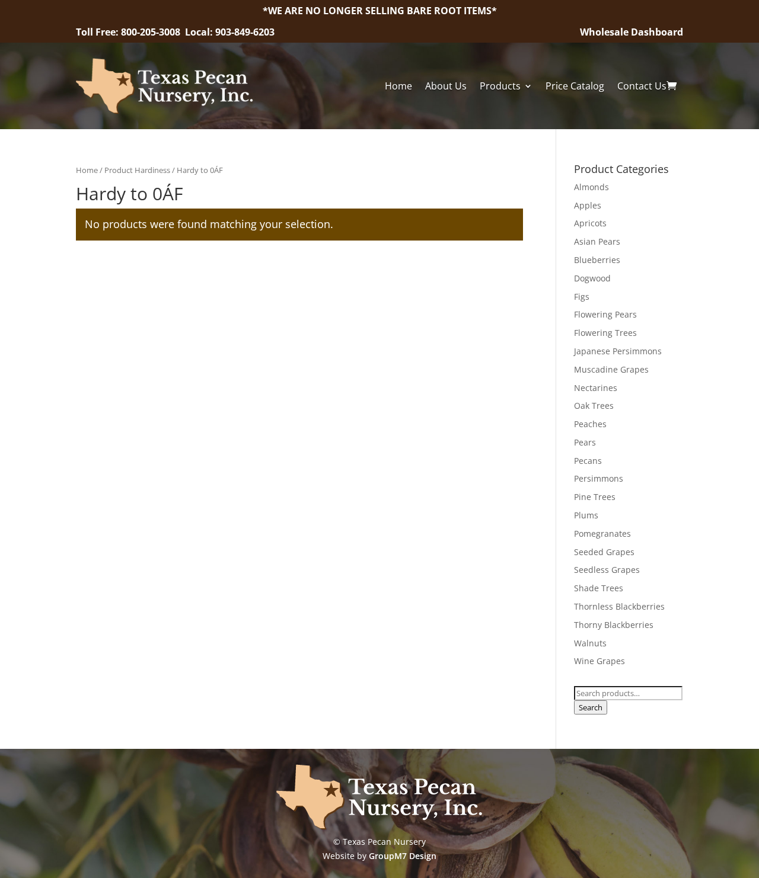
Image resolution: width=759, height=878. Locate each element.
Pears (585, 442)
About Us (446, 85)
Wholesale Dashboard (631, 32)
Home (398, 85)
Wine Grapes (599, 660)
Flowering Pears (605, 314)
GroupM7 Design (402, 855)
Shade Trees (598, 588)
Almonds (591, 187)
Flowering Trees (605, 332)
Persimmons (598, 478)
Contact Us (641, 85)
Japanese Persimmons (618, 351)
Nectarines (595, 387)
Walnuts (590, 643)
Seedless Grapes (607, 569)
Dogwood (592, 278)
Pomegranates (602, 533)
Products (500, 85)
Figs (581, 296)
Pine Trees (595, 496)
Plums (586, 515)
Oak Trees (594, 405)
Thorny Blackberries (613, 624)
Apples (587, 205)
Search (590, 707)
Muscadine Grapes (611, 369)
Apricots (590, 223)
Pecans (588, 460)
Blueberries (597, 259)
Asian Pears (597, 241)
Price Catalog (575, 85)
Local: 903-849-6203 (230, 32)
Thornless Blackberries (619, 606)
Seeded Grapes (604, 551)
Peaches (590, 424)
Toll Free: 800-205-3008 (129, 32)
